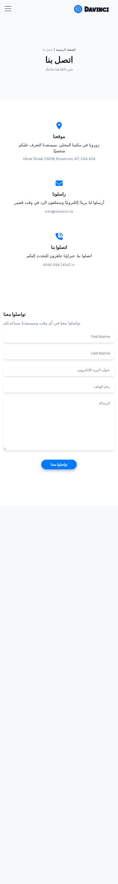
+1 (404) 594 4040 (59, 264)
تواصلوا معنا (59, 464)
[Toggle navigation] (8, 8)
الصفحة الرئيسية (66, 50)
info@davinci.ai (59, 211)
